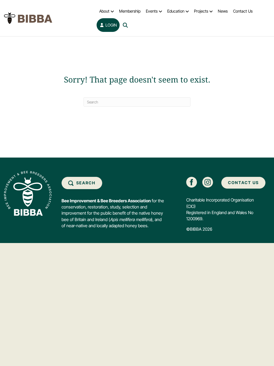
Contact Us (243, 11)
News (223, 11)
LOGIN (110, 25)
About (104, 11)
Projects (201, 11)
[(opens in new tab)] (191, 182)
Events (152, 11)
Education (175, 11)
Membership (129, 11)
